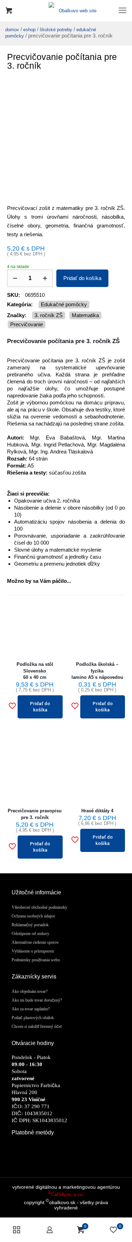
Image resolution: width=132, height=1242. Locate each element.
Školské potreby (56, 29)
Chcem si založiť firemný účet (37, 1026)
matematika (85, 315)
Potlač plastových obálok (33, 1017)
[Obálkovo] (66, 10)
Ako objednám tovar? (30, 991)
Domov (12, 29)
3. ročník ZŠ (48, 315)
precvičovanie (26, 324)
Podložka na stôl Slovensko (35, 671)
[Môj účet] (49, 1229)
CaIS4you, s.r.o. (66, 1194)
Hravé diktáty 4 (97, 810)
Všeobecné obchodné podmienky (39, 907)
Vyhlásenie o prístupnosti (33, 951)
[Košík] (8, 10)
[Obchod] (16, 1229)
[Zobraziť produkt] (54, 620)
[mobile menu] (122, 10)
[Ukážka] (54, 643)
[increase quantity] (45, 278)
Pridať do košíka (82, 278)
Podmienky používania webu (36, 959)
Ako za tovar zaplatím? (31, 1008)
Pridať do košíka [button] (40, 706)
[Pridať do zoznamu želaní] (54, 631)
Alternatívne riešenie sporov (35, 942)
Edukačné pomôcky (64, 304)
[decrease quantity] (15, 278)
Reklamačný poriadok (30, 924)
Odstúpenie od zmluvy (30, 933)
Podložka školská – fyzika (97, 671)
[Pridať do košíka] (54, 608)
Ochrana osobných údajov (33, 916)
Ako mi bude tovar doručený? (37, 1000)
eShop (29, 29)
